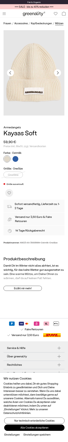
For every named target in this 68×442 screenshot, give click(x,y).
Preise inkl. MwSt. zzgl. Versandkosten (24, 146)
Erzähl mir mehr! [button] (23, 288)
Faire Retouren (34, 329)
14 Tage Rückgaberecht (30, 230)
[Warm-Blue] (15, 159)
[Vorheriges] (10, 72)
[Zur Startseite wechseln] (34, 14)
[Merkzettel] (55, 14)
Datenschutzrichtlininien (17, 412)
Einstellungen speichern (37, 434)
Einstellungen (12, 434)
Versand (20, 216)
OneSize (13, 174)
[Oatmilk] (6, 158)
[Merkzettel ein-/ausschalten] (9, 193)
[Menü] (4, 14)
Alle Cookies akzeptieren (34, 427)
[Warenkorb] (64, 14)
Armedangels (12, 127)
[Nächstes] (57, 72)
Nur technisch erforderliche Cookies (34, 420)
